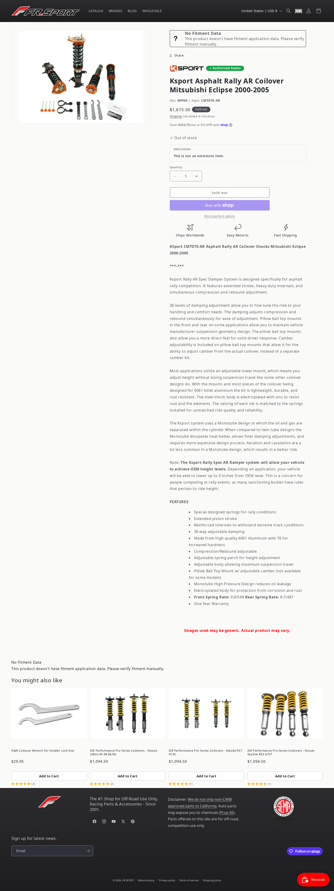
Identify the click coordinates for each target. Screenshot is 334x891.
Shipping (176, 116)
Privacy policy (167, 880)
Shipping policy (212, 880)
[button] (289, 11)
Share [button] (179, 55)
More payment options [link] (219, 216)
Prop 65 (227, 812)
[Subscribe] (88, 851)
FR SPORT (128, 880)
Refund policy (146, 880)
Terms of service (189, 880)
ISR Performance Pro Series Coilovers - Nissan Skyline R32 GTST (281, 752)
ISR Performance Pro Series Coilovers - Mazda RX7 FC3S (205, 752)
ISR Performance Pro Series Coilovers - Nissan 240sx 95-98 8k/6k (123, 752)
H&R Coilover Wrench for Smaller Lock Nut (42, 750)
